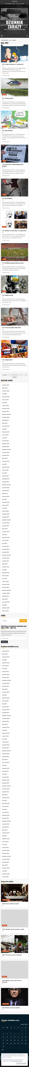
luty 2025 (4, 437)
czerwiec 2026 (5, 391)
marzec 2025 (5, 434)
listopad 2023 (5, 481)
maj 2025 (4, 429)
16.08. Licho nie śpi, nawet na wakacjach (12, 955)
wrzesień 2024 (6, 452)
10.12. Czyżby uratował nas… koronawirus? (12, 64)
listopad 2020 (5, 587)
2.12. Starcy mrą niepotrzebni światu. (11, 327)
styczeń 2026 (5, 405)
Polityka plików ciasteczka (17, 1061)
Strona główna (8, 3)
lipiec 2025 (5, 423)
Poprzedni (5, 375)
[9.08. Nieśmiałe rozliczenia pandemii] (14, 997)
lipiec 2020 (5, 599)
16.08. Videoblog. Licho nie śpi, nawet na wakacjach (12, 981)
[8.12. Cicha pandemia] (14, 120)
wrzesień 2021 (6, 558)
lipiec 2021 (5, 564)
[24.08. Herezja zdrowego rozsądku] (14, 893)
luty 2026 (4, 402)
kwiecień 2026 (5, 396)
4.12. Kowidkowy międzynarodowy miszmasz (13, 263)
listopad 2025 (5, 411)
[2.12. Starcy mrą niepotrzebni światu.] (14, 317)
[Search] (27, 36)
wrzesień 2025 (6, 417)
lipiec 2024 (5, 458)
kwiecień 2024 (5, 467)
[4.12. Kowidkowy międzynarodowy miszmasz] (14, 252)
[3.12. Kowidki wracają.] (14, 284)
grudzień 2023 (5, 478)
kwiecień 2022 (5, 537)
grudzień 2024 (5, 443)
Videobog (4, 925)
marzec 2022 (5, 540)
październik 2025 (6, 414)
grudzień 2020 (5, 584)
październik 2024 (6, 449)
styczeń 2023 (5, 511)
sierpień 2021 (5, 561)
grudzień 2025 (5, 408)
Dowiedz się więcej (5, 75)
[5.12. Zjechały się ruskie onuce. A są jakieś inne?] (14, 220)
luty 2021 (4, 578)
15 (22, 1037)
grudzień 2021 (5, 549)
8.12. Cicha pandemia (7, 130)
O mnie (17, 3)
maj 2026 (4, 393)
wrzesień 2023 (6, 487)
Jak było (4, 60)
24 (3, 1043)
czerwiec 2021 (5, 566)
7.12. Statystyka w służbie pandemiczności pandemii (12, 165)
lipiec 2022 (5, 528)
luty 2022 (4, 543)
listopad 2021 (5, 552)
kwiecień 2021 (5, 572)
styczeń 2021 (5, 581)
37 (26, 375)
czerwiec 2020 (5, 602)
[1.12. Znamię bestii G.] (14, 349)
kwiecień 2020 (5, 607)
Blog (14, 3)
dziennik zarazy (14, 24)
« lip (2, 1049)
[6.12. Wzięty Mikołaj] (14, 187)
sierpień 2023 (5, 490)
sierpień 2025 (5, 420)
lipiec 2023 (5, 493)
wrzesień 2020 (6, 593)
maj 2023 (4, 499)
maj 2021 (4, 569)
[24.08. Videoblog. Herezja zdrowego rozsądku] (14, 918)
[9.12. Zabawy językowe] (14, 87)
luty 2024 (4, 473)
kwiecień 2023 (5, 502)
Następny (14, 377)
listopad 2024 (5, 446)
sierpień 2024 (5, 455)
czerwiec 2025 (5, 426)
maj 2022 (4, 534)
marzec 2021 (5, 575)
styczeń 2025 (5, 440)
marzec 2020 (5, 610)
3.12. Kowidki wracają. (7, 295)
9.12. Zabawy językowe (7, 98)
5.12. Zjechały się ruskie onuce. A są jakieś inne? (14, 230)
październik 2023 (6, 484)
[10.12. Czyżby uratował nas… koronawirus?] (14, 53)
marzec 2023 (5, 505)
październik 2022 (6, 520)
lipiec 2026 (5, 388)
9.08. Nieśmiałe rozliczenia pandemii (11, 1007)
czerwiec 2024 (5, 461)
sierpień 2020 (5, 596)
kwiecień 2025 (5, 432)
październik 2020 (6, 590)
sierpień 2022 (5, 525)
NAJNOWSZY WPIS (6, 899)
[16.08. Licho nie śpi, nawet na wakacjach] (14, 944)
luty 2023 (4, 508)
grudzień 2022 (5, 514)
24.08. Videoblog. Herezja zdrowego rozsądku (13, 929)
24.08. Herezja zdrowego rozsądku (10, 903)
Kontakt (22, 3)
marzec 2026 (5, 399)
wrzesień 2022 (6, 522)
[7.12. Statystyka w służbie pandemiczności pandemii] (14, 154)
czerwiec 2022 (5, 531)
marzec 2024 (5, 470)
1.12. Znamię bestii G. (7, 360)
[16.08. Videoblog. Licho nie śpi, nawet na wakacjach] (14, 970)
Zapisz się (4, 641)
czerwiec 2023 (5, 496)
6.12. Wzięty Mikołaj (7, 198)
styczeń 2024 (5, 476)
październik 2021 (6, 555)
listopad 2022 (5, 517)
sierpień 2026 (5, 385)
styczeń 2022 (5, 546)
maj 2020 (4, 605)
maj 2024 (4, 464)
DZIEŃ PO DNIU (6, 951)
